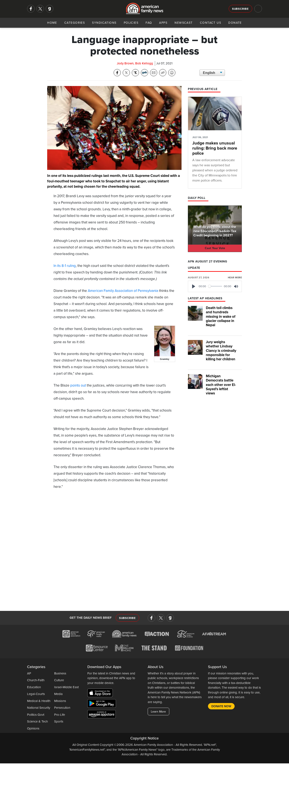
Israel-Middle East (66, 687)
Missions (60, 701)
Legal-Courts (36, 694)
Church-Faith (35, 680)
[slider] (215, 286)
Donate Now (221, 706)
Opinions (33, 728)
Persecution (62, 708)
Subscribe (240, 9)
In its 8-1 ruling (65, 266)
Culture (59, 680)
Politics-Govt (35, 715)
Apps (163, 23)
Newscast (184, 23)
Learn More (158, 711)
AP (29, 673)
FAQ (149, 23)
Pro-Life (59, 715)
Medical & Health (38, 701)
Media (58, 694)
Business (60, 673)
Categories (74, 23)
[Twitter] (40, 8)
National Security (38, 708)
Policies (131, 23)
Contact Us (210, 23)
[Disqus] (114, 548)
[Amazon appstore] (101, 715)
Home (52, 23)
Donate (235, 23)
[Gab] (49, 8)
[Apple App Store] (101, 694)
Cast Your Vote (215, 248)
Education (34, 687)
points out (78, 385)
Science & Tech (37, 721)
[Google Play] (102, 704)
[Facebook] (31, 8)
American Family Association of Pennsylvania (123, 290)
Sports (58, 721)
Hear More (235, 277)
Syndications (104, 23)
